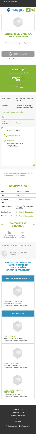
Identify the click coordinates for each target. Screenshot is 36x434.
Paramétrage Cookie (18, 412)
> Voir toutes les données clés (12, 112)
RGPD (18, 418)
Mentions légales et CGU (18, 415)
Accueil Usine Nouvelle (10, 1)
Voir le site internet (13, 136)
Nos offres (18, 421)
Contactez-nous (18, 409)
